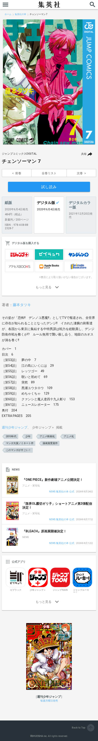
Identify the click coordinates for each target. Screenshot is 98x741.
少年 (28, 436)
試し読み (49, 187)
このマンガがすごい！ (18, 450)
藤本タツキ (22, 305)
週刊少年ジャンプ (14, 427)
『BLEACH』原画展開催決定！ (44, 531)
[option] (49, 82)
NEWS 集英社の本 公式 (61, 492)
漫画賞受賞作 (50, 443)
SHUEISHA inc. (39, 736)
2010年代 (11, 436)
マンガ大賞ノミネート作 (20, 443)
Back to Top (82, 727)
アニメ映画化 (47, 436)
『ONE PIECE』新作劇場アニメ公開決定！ (52, 479)
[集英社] (49, 4)
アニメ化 (69, 436)
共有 (84, 154)
